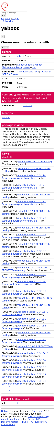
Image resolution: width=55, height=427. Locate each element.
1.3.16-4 (27, 105)
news (5, 153)
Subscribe (8, 21)
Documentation (9, 422)
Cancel (5, 48)
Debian (5, 411)
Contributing (8, 424)
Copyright (37, 411)
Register (5, 18)
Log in (15, 18)
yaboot (20, 56)
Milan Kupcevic (24, 71)
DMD (34, 68)
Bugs (25, 422)
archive (26, 68)
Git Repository (39, 422)
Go (3, 16)
